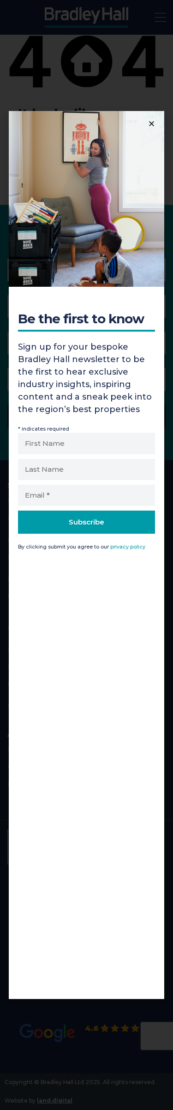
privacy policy (127, 546)
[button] (151, 123)
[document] (86, 555)
